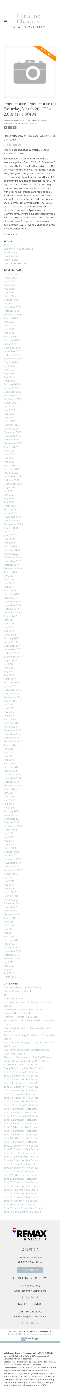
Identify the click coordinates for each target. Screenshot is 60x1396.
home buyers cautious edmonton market (25, 1009)
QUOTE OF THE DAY (15, 263)
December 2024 (13, 347)
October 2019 (11, 564)
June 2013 (9, 837)
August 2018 (10, 616)
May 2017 (9, 671)
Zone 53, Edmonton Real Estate (21, 1182)
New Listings (10, 252)
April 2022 (9, 461)
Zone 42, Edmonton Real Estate (21, 1174)
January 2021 (11, 513)
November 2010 (12, 951)
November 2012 (12, 862)
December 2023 (12, 391)
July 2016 (8, 704)
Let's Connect (30, 1270)
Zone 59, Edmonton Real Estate (21, 1197)
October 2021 (11, 480)
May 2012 (9, 884)
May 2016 (9, 711)
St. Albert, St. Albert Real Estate (21, 1064)
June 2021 (9, 494)
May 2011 (8, 928)
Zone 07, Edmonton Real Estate (21, 1093)
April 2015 (9, 759)
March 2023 (10, 421)
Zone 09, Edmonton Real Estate (21, 1101)
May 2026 (9, 288)
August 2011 (10, 917)
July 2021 (8, 491)
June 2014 (9, 796)
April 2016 (9, 715)
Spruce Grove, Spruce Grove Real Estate (26, 1060)
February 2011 (11, 939)
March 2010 (10, 976)
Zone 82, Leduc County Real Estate (23, 1208)
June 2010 (9, 965)
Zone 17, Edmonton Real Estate (20, 1127)
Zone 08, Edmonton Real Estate (21, 1097)
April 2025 (9, 332)
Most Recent (11, 273)
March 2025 (10, 336)
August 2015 (10, 745)
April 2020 (9, 542)
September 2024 (13, 358)
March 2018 (10, 634)
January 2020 (11, 553)
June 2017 (9, 667)
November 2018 (12, 605)
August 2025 (11, 318)
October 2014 (11, 781)
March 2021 (10, 505)
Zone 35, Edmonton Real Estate (21, 1171)
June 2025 (9, 325)
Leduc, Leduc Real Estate (24, 123)
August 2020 (11, 527)
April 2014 (9, 803)
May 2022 (9, 457)
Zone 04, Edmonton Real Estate (21, 1082)
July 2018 (8, 619)
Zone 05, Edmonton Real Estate (21, 1086)
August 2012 (10, 873)
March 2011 (9, 936)
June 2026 (9, 284)
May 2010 (9, 969)
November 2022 (12, 435)
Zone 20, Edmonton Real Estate (21, 1138)
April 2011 (8, 932)
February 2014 (11, 811)
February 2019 (11, 594)
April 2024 (9, 376)
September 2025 (13, 314)
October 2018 (11, 608)
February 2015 (11, 767)
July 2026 (9, 281)
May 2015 (9, 755)
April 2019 (9, 586)
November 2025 (12, 307)
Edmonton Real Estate (16, 998)
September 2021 (13, 483)
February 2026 (12, 299)
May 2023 (9, 413)
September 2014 (13, 785)
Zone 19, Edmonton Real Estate (20, 1134)
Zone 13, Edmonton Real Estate (20, 1112)
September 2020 (13, 524)
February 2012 (11, 895)
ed (5, 994)
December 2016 (12, 689)
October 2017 (11, 653)
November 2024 (13, 351)
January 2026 (11, 303)
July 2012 (8, 877)
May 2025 (9, 329)
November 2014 (12, 778)
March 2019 (10, 590)
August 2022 (11, 446)
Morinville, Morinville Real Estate (20, 1016)
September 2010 (13, 958)
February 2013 (11, 851)
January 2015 (11, 770)
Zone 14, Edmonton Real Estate (21, 1116)
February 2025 (12, 340)
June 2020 (9, 535)
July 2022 (9, 450)
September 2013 (13, 825)
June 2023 (9, 410)
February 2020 (12, 549)
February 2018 (11, 638)
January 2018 (11, 641)
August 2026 (11, 277)
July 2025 (9, 321)
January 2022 (11, 472)
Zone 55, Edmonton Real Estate (21, 1186)
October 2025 (12, 310)
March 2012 (10, 892)
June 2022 (9, 454)
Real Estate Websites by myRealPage (36, 1334)
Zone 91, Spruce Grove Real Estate (22, 1211)
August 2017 (10, 660)
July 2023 (9, 406)
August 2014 (10, 789)
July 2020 (9, 531)
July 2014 (9, 792)
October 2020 (12, 520)
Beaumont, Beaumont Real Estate (22, 987)
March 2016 (10, 719)
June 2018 (9, 623)
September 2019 (13, 568)
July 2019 (8, 575)
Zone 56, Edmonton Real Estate (21, 1189)
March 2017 (10, 678)
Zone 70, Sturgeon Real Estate (20, 1200)
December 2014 (12, 774)
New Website (11, 256)
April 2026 (9, 292)
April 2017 (9, 675)
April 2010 (9, 973)
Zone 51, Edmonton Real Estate (21, 1178)
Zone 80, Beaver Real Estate (19, 1204)
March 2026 (10, 295)
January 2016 (10, 726)
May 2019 (9, 583)
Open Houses (11, 259)
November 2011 (12, 906)
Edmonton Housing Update (18, 248)
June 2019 (9, 579)
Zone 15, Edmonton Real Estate (21, 1119)
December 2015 (12, 730)
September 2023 (13, 399)
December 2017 (12, 645)
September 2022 (13, 443)
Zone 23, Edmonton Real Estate (21, 1149)
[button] (30, 1270)
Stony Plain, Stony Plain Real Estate (23, 1068)
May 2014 (9, 800)
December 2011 (12, 903)
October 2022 (12, 439)
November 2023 (12, 395)
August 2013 (10, 829)
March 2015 (10, 763)
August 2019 (10, 572)
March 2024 (10, 380)
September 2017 (13, 656)
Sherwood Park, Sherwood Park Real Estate (27, 1057)
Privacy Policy (13, 1334)
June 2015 (9, 752)
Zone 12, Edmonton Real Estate (21, 1108)
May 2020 (9, 538)
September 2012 (13, 870)
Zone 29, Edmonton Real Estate (21, 1164)
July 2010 (9, 962)
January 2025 (11, 343)
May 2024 (9, 373)
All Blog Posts (11, 245)
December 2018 (12, 601)
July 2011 (8, 921)
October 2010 (11, 954)
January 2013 (10, 855)
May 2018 (9, 627)
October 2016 (11, 693)
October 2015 (11, 737)
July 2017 (8, 664)
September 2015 (13, 741)
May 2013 (9, 840)
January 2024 (11, 388)
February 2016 (11, 722)
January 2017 (10, 686)
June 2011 (9, 925)
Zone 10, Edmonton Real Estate (21, 1105)
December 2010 (12, 947)
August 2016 (10, 700)
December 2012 (12, 859)
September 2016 (13, 697)
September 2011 (12, 914)
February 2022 (12, 468)
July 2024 (9, 366)
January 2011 (10, 943)
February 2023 (12, 424)
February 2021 (11, 509)
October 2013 (11, 822)
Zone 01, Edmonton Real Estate (21, 1071)
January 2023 (11, 428)
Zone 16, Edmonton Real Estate (20, 1123)
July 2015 (8, 748)
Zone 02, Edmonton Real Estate (21, 1075)
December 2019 (12, 557)
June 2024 (9, 369)
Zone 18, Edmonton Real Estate (21, 1130)
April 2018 (9, 630)
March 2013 (10, 847)
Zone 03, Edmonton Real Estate (21, 1079)
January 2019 (10, 597)
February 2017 (11, 682)
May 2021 (9, 498)
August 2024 (11, 362)
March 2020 (10, 546)
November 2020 (13, 516)
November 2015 (12, 733)
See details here (12, 144)
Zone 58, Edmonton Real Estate (21, 1193)
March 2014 (10, 807)
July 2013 (8, 833)
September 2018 (13, 612)
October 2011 (11, 910)
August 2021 (10, 487)
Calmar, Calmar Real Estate (18, 991)
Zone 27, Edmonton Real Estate (21, 1156)
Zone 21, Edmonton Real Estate (21, 1141)
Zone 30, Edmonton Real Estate (21, 1167)
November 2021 (12, 476)
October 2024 (12, 354)
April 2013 (9, 844)
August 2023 (11, 402)
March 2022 (10, 465)
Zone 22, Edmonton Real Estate (21, 1145)
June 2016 (9, 708)
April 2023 (9, 417)
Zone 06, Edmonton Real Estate (21, 1090)
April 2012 (9, 888)
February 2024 (12, 384)
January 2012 (11, 899)
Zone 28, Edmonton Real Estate (21, 1160)
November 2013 (12, 818)
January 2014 (11, 814)
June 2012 (9, 881)
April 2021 (9, 502)
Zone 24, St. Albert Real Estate (20, 1152)
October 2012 (11, 866)
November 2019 (12, 560)
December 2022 (13, 432)
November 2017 (12, 649)
